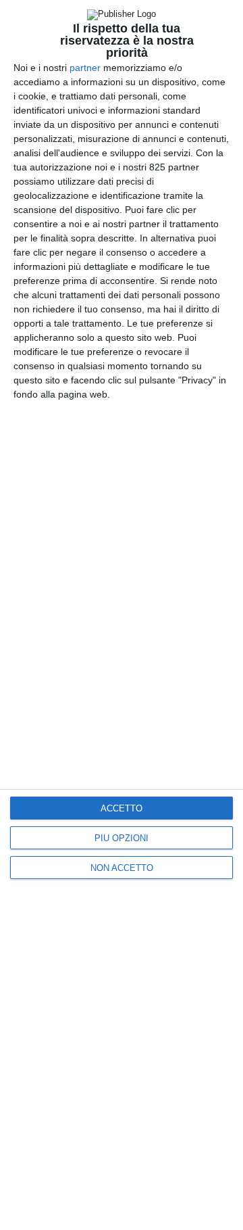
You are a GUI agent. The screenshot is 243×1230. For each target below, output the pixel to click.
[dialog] (121, 615)
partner (85, 67)
